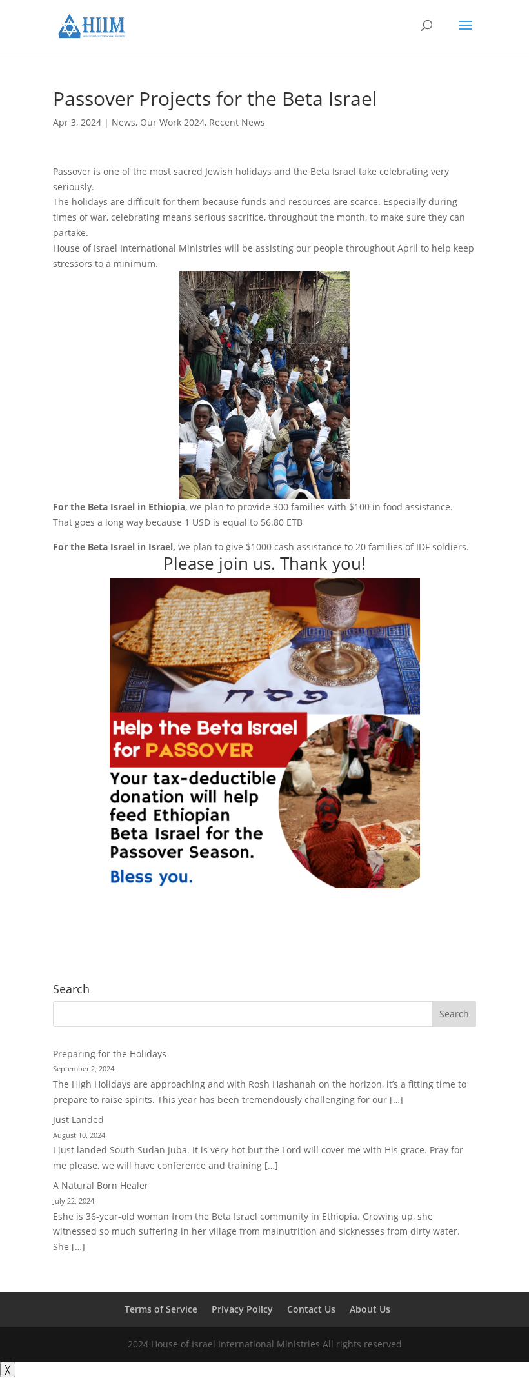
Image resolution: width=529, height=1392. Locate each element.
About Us (370, 1309)
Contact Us (311, 1309)
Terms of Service (161, 1309)
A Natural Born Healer (100, 1185)
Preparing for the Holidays (109, 1054)
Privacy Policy (242, 1309)
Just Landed (78, 1119)
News (123, 122)
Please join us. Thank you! (264, 563)
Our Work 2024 (172, 122)
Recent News (237, 122)
